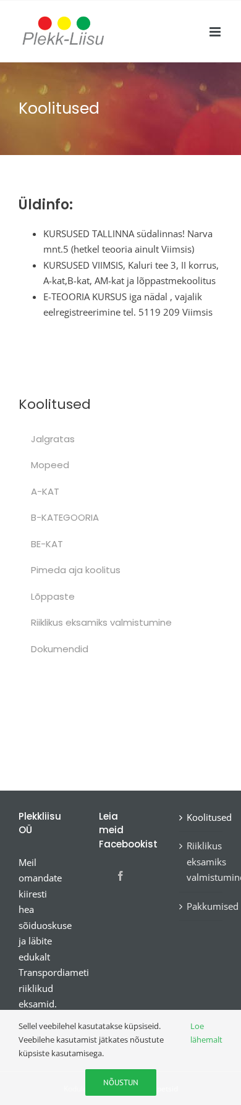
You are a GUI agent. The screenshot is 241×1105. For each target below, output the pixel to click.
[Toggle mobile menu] (215, 31)
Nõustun (120, 1082)
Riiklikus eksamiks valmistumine (201, 861)
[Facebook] (120, 876)
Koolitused (201, 817)
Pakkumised (201, 906)
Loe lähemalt (206, 1032)
